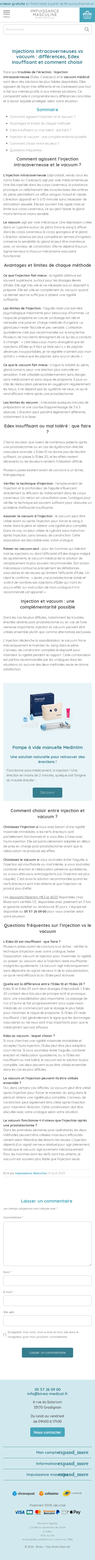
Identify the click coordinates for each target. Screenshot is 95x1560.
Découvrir (47, 792)
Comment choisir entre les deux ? (34, 143)
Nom (7, 1272)
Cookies (47, 1531)
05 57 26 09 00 (48, 1389)
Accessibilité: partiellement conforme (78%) (47, 1539)
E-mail (8, 1292)
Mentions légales (47, 1523)
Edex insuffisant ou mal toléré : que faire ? (40, 130)
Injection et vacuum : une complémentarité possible (48, 137)
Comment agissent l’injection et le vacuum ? (42, 117)
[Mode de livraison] (47, 1493)
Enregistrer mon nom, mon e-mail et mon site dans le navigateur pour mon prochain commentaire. (43, 1334)
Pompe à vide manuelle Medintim (47, 747)
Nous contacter (47, 1432)
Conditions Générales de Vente (47, 1527)
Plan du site (47, 1535)
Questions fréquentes (26, 150)
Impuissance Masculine (31, 1173)
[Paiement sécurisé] (47, 1512)
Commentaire (13, 1217)
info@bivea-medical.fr (47, 1393)
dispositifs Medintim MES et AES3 (33, 897)
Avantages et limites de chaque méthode (40, 123)
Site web (8, 1312)
